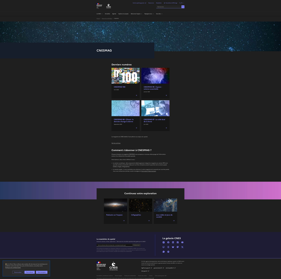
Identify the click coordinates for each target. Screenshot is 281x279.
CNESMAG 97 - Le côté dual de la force (154, 120)
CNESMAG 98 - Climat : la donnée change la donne (123, 120)
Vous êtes (158, 14)
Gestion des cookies (142, 275)
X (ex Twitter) (182, 247)
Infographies (136, 215)
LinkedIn (173, 242)
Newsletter (159, 3)
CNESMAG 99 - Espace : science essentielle (153, 88)
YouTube (182, 242)
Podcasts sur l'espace (114, 215)
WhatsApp (163, 251)
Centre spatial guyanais (138, 3)
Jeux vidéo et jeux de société (164, 216)
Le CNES (99, 14)
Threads (168, 247)
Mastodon (177, 247)
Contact (151, 275)
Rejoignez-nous (148, 14)
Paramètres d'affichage (171, 3)
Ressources (151, 3)
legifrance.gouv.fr (146, 268)
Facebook (168, 242)
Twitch (163, 247)
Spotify (168, 251)
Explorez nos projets (123, 14)
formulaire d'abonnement (148, 171)
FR (181, 3)
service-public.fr (170, 268)
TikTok (177, 242)
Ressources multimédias (107, 18)
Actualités (107, 14)
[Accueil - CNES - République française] (113, 266)
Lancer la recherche (182, 6)
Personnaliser (18, 272)
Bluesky (173, 247)
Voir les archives (116, 143)
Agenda (114, 14)
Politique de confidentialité (13, 267)
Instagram (163, 242)
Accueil (98, 18)
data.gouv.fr (144, 271)
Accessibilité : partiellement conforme (105, 275)
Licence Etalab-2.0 (148, 278)
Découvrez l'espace (135, 14)
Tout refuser (29, 272)
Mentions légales (118, 275)
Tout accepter (42, 272)
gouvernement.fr (158, 268)
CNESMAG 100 (119, 87)
